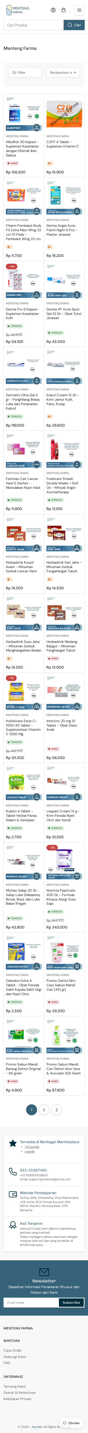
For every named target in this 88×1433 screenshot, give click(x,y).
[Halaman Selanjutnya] (56, 1110)
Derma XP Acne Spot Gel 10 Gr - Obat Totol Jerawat (63, 313)
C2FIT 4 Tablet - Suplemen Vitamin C (62, 144)
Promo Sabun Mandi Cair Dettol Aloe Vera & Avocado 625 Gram (63, 1069)
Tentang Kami (15, 1386)
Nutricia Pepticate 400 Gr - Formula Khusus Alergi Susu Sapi (61, 897)
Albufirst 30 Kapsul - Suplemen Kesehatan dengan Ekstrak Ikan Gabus (22, 149)
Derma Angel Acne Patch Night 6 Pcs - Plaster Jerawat (61, 230)
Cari (77, 25)
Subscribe (71, 1302)
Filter (21, 72)
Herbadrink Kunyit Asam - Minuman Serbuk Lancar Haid (21, 567)
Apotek (37, 1427)
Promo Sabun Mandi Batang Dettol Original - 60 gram (23, 1069)
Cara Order (13, 1350)
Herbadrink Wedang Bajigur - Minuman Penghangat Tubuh (61, 646)
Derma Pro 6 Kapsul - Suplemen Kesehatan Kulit (23, 313)
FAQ (7, 1363)
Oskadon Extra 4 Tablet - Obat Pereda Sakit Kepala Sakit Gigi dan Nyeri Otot (24, 987)
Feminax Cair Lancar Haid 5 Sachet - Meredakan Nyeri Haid (23, 483)
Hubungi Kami (15, 1356)
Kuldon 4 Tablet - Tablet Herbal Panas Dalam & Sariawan (21, 815)
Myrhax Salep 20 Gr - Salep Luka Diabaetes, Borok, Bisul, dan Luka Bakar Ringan (23, 897)
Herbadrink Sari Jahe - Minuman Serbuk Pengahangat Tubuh (64, 567)
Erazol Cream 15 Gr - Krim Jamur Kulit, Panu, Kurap (62, 399)
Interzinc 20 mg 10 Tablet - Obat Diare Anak (61, 725)
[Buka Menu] (79, 10)
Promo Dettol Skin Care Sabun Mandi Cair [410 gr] (60, 985)
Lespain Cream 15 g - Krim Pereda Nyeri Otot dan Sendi (63, 815)
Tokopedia (32, 1147)
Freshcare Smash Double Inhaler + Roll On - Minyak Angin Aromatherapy (62, 485)
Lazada (29, 1151)
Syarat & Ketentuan (20, 1392)
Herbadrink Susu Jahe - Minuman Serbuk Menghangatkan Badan (23, 646)
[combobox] (44, 25)
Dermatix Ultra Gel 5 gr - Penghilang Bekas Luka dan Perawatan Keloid (23, 402)
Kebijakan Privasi (17, 1399)
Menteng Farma (17, 136)
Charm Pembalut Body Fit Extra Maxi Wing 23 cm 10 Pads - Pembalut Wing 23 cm (24, 232)
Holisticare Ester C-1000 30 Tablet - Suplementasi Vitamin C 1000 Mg (23, 728)
